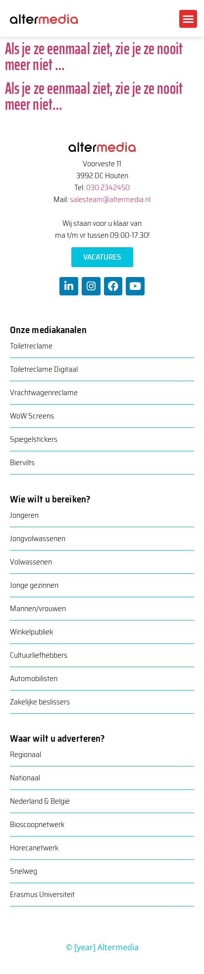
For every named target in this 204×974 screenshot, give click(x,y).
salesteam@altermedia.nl (110, 199)
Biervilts (22, 462)
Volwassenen (31, 562)
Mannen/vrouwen (38, 608)
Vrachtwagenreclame (44, 392)
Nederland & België (40, 801)
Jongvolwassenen (37, 538)
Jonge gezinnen (34, 585)
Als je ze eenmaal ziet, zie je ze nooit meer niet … (94, 56)
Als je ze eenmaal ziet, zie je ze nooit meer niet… (94, 96)
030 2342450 (108, 187)
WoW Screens (32, 416)
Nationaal (25, 777)
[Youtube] (135, 286)
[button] (188, 19)
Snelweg (23, 871)
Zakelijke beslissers (40, 702)
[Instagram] (91, 286)
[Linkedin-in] (68, 286)
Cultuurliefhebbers (38, 655)
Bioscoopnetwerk (37, 824)
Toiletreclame (31, 346)
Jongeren (24, 515)
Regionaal (25, 754)
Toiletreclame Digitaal (44, 369)
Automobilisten (33, 678)
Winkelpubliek (31, 632)
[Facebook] (113, 286)
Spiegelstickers (33, 439)
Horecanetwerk (34, 847)
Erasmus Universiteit (42, 894)
